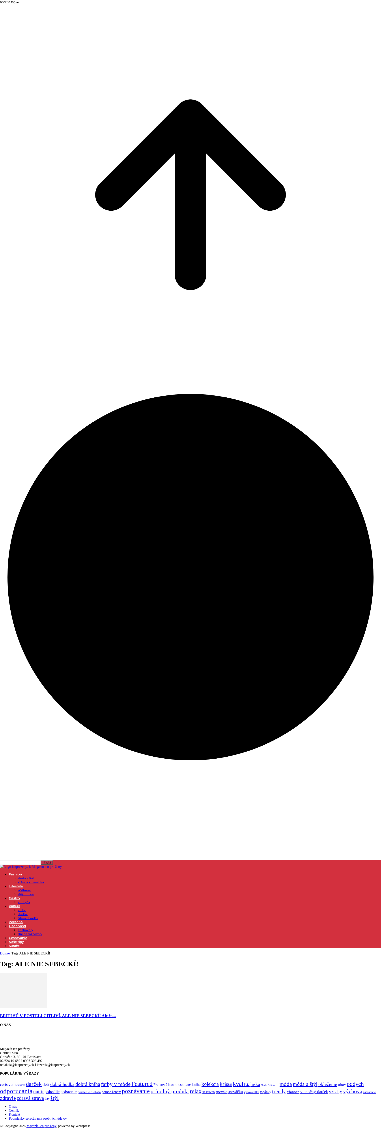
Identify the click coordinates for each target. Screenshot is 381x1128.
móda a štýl (305, 1084)
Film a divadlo (28, 918)
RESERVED (208, 1092)
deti (46, 1084)
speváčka (235, 1091)
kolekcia (210, 1084)
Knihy (22, 910)
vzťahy (335, 1091)
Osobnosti (17, 926)
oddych (355, 1084)
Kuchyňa (24, 902)
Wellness (24, 890)
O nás (13, 1106)
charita (21, 1084)
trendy (279, 1091)
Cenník (14, 1110)
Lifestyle (16, 886)
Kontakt (14, 1114)
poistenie (68, 1091)
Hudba (23, 914)
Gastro (14, 898)
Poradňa (16, 922)
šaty (47, 1098)
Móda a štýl (26, 878)
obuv (342, 1085)
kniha (196, 1085)
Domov (5, 953)
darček (34, 1084)
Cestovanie (18, 938)
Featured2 (160, 1084)
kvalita (241, 1083)
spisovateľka (251, 1092)
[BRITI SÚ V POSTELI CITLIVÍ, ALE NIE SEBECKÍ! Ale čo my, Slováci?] (23, 1007)
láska (255, 1084)
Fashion (15, 874)
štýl (54, 1098)
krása (226, 1084)
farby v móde (116, 1084)
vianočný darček (314, 1091)
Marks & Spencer (270, 1085)
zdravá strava (30, 1098)
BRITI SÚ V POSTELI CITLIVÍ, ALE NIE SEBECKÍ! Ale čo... (58, 1015)
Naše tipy (16, 942)
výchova (352, 1091)
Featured (142, 1084)
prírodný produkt (170, 1091)
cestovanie (8, 1084)
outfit (38, 1091)
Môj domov (26, 894)
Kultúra (14, 906)
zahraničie (369, 1092)
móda (286, 1084)
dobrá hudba (62, 1084)
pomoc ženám (111, 1092)
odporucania (16, 1090)
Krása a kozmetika (31, 882)
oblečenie (327, 1084)
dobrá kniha (87, 1084)
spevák (221, 1092)
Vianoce (293, 1092)
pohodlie (52, 1091)
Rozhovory (25, 930)
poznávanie (136, 1091)
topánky (265, 1092)
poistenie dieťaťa (89, 1092)
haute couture (179, 1084)
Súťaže (14, 946)
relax (196, 1091)
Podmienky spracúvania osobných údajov (38, 1118)
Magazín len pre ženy (41, 1126)
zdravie (8, 1098)
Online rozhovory (30, 934)
